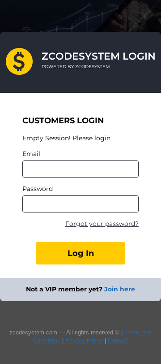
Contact (118, 340)
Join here (119, 289)
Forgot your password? (102, 224)
